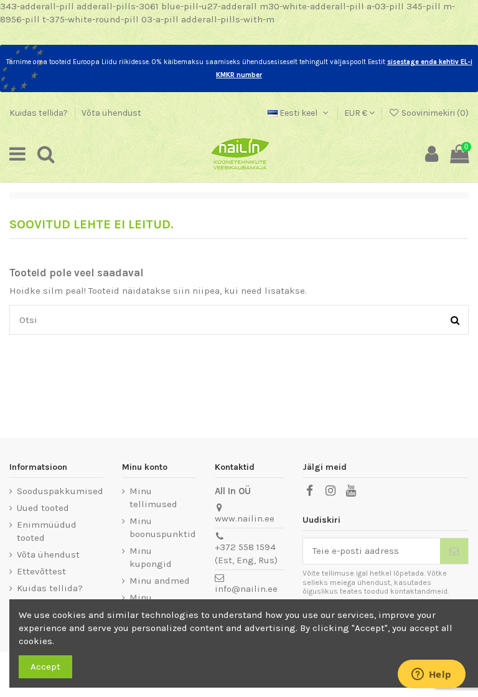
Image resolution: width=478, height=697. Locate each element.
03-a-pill (160, 19)
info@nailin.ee (246, 588)
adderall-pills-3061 (118, 6)
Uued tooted (43, 507)
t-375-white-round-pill (90, 19)
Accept (45, 666)
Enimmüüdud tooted (47, 531)
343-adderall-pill (37, 6)
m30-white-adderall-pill (312, 6)
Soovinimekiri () (434, 113)
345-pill (423, 6)
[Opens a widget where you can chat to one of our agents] (431, 675)
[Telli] (454, 551)
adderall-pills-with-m (227, 19)
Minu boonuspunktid (162, 527)
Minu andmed (159, 580)
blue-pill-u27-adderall (209, 6)
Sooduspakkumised (60, 491)
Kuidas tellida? (39, 113)
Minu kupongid (150, 557)
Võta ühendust (111, 113)
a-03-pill (385, 6)
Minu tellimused (153, 497)
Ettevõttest (41, 571)
